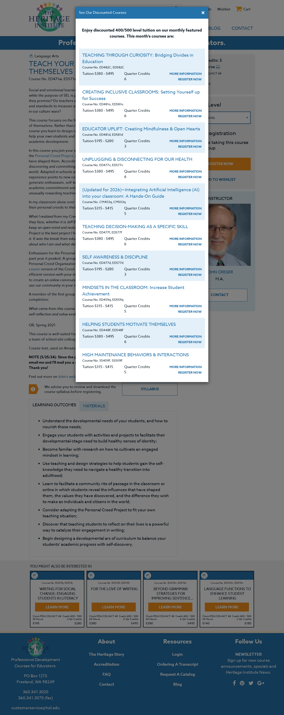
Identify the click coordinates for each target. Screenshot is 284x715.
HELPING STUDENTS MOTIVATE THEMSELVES (129, 324)
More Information (186, 74)
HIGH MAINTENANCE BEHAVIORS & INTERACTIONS (135, 355)
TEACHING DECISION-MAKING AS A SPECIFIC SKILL (135, 226)
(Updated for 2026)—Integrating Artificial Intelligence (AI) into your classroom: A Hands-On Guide (140, 193)
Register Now (190, 79)
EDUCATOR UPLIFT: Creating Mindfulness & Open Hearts (141, 129)
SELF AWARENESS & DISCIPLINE (115, 257)
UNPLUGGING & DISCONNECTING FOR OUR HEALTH (137, 159)
